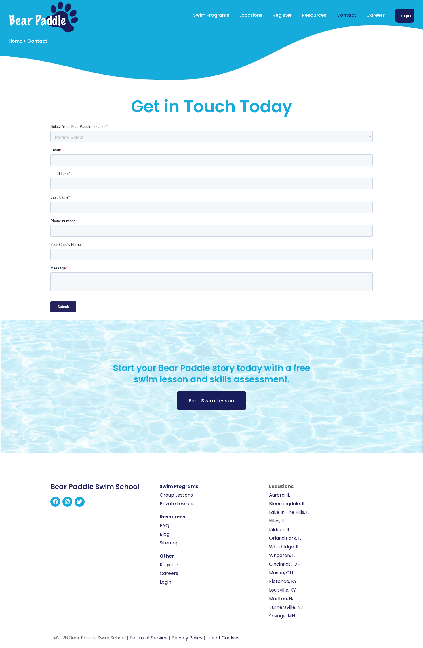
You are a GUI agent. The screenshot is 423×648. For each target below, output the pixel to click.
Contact (346, 15)
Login (405, 15)
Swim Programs (211, 15)
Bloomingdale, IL (287, 503)
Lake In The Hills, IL (289, 512)
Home (15, 41)
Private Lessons (177, 503)
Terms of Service (148, 637)
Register (282, 15)
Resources (314, 15)
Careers (375, 15)
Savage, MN (282, 616)
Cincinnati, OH (284, 564)
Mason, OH (281, 572)
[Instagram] (67, 502)
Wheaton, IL (282, 555)
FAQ (164, 525)
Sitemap (169, 542)
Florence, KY (283, 581)
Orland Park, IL (285, 538)
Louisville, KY (282, 590)
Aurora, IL (279, 495)
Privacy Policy (187, 637)
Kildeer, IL (279, 529)
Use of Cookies (222, 637)
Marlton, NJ (282, 598)
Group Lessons (176, 495)
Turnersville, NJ (286, 607)
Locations (250, 15)
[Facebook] (55, 502)
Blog (164, 534)
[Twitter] (79, 502)
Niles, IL (277, 521)
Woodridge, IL (284, 547)
